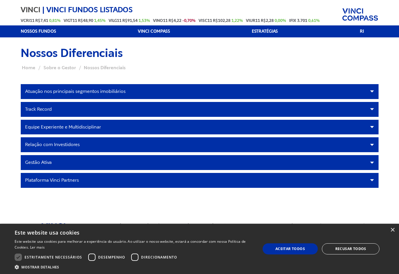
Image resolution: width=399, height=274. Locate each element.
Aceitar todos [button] (290, 248)
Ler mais (37, 247)
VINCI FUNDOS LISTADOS (89, 9)
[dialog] (199, 249)
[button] (134, 267)
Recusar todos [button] (350, 248)
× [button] (392, 230)
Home (28, 67)
